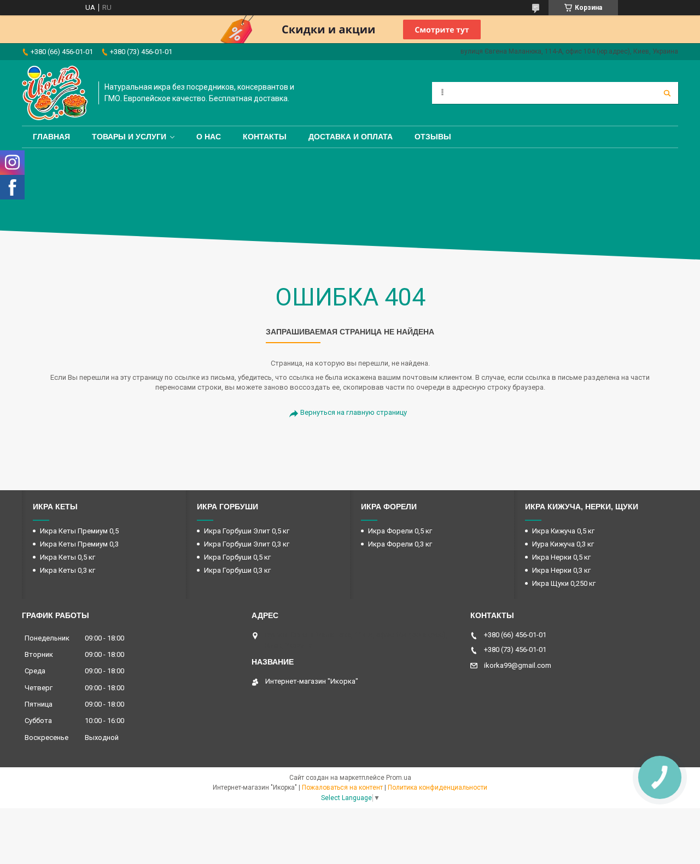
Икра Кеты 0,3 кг (67, 570)
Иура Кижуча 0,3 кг (563, 544)
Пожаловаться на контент (342, 787)
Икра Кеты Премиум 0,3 (79, 544)
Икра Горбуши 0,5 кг (237, 557)
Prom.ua (398, 777)
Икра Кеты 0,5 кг (67, 557)
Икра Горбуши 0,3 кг (237, 570)
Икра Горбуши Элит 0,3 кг (246, 544)
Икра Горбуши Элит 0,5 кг (246, 531)
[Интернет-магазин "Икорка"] (55, 93)
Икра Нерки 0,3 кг (561, 570)
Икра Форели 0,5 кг (400, 531)
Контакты (265, 136)
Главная (51, 136)
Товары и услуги (129, 136)
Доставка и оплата (350, 136)
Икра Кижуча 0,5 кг (563, 531)
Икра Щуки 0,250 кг (564, 583)
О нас (208, 136)
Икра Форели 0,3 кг (400, 544)
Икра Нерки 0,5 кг (561, 557)
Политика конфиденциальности (437, 787)
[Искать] (667, 93)
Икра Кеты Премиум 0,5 (79, 531)
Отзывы (433, 136)
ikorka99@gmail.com (517, 665)
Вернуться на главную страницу (353, 412)
